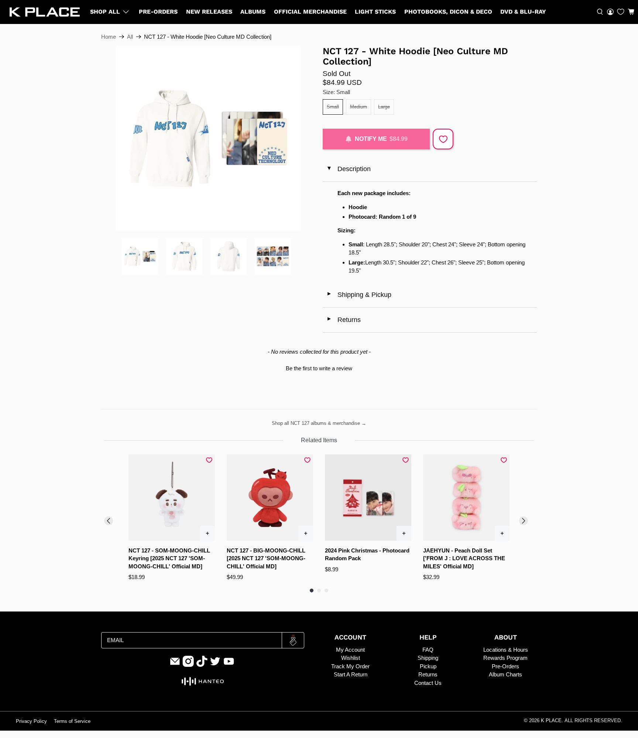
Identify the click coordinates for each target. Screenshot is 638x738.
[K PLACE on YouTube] (229, 665)
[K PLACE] (45, 12)
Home (108, 36)
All (130, 36)
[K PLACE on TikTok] (202, 665)
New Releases (209, 11)
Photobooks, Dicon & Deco (448, 11)
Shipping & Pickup (358, 294)
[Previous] (108, 520)
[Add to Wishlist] (443, 139)
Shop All (105, 11)
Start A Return (350, 674)
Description (348, 169)
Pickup (428, 666)
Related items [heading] (319, 440)
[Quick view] (207, 533)
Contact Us (428, 683)
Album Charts (505, 674)
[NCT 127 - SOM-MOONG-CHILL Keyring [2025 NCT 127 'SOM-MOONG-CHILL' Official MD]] (171, 497)
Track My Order (350, 666)
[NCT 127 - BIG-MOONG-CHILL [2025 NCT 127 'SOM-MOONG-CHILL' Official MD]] (270, 497)
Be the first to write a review (319, 368)
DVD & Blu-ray (523, 11)
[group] (172, 517)
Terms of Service (72, 721)
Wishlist (350, 658)
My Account (350, 650)
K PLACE (551, 720)
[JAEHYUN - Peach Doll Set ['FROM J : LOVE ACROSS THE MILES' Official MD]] (466, 497)
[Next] (523, 520)
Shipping (428, 658)
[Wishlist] (620, 12)
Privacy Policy (31, 721)
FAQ (427, 650)
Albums (252, 11)
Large (384, 107)
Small (333, 107)
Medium (358, 107)
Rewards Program (505, 658)
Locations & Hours (505, 650)
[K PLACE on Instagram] (188, 665)
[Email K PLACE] (175, 665)
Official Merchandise (310, 11)
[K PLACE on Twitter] (215, 665)
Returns (343, 319)
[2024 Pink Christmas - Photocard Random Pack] (368, 497)
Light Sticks (375, 11)
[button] (631, 11)
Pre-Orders (158, 11)
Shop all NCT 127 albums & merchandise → (319, 423)
